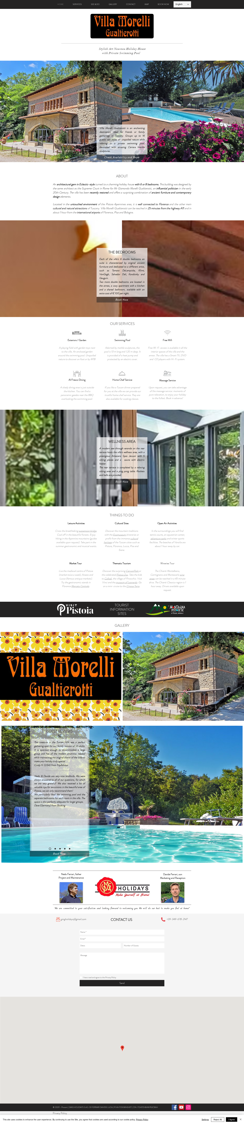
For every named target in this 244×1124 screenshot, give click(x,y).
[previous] (6, 678)
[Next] (87, 795)
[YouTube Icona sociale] (181, 1107)
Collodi (108, 578)
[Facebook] (174, 1107)
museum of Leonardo (126, 582)
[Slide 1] (49, 848)
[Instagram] (188, 1107)
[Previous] (31, 795)
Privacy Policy (142, 1119)
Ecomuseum (119, 535)
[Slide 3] (59, 849)
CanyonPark (132, 571)
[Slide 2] (54, 848)
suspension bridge (87, 531)
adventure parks (158, 538)
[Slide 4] (65, 848)
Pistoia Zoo (122, 575)
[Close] (240, 1119)
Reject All (217, 1119)
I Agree (231, 1119)
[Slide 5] (69, 848)
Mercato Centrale (80, 586)
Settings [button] (205, 1119)
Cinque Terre (132, 586)
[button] (60, 676)
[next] (238, 678)
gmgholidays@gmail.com (73, 919)
